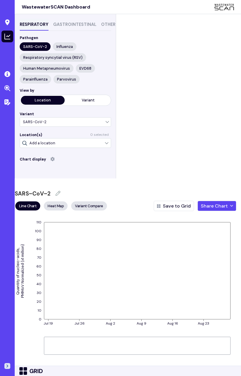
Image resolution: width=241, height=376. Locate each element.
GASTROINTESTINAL (74, 24)
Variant (88, 100)
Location (43, 100)
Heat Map (56, 205)
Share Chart (214, 206)
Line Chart (27, 205)
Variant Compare (89, 205)
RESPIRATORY (34, 24)
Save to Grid (177, 206)
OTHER (108, 24)
